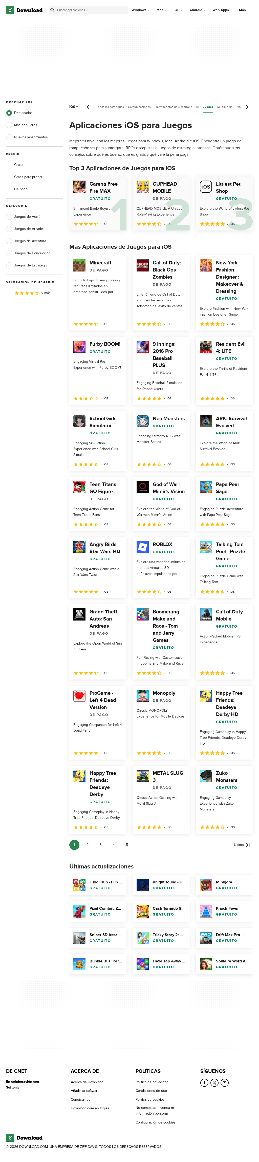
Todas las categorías (110, 107)
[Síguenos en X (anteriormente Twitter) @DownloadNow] (214, 1083)
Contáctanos (80, 1099)
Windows (139, 10)
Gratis (18, 165)
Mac (160, 10)
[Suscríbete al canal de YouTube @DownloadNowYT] (225, 1083)
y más (46, 293)
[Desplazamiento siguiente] (247, 107)
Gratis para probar (28, 177)
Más (242, 10)
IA (197, 107)
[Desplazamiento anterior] (88, 107)
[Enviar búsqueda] (53, 10)
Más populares (25, 125)
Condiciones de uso (151, 1091)
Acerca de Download (87, 1082)
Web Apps (220, 10)
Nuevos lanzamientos (31, 137)
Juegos (208, 107)
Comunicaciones (139, 107)
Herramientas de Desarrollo (173, 107)
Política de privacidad (152, 1082)
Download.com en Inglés (90, 1108)
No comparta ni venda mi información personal (155, 1111)
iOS (176, 10)
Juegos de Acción (28, 217)
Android (195, 10)
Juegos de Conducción (32, 253)
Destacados (23, 113)
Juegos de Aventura (30, 241)
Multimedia (224, 107)
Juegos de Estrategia (30, 265)
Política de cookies (150, 1099)
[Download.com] (24, 10)
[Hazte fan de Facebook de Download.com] (204, 1083)
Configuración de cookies (156, 1122)
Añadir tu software (85, 1091)
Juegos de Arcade (28, 229)
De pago (21, 189)
